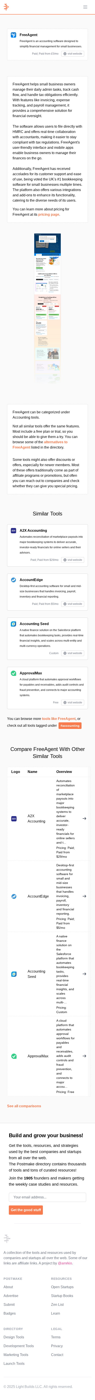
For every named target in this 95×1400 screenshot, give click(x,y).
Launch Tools (14, 1363)
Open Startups (62, 1287)
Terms (56, 1337)
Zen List (57, 1304)
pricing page (48, 214)
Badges (10, 1313)
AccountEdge (31, 580)
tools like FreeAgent (59, 719)
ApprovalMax (31, 673)
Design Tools (14, 1337)
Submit (9, 1304)
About (8, 1287)
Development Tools (19, 1346)
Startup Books (62, 1296)
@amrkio (65, 1263)
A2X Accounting (33, 530)
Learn (55, 1313)
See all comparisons (24, 1106)
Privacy (57, 1346)
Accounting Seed (34, 624)
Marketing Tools (16, 1355)
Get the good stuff (26, 1210)
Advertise (11, 1296)
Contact (57, 1355)
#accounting (70, 725)
